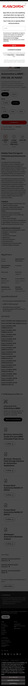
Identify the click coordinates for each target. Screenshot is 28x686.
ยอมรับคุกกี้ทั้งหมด (13, 683)
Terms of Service (20, 54)
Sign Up (14, 45)
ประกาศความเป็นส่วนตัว (13, 672)
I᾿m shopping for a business (14, 49)
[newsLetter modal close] (25, 3)
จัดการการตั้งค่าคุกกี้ (13, 677)
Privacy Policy (10, 54)
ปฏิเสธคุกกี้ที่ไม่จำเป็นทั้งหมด (13, 680)
